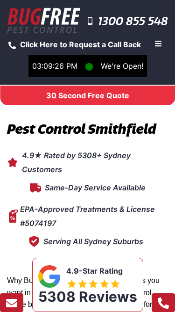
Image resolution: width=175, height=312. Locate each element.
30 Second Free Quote (87, 95)
